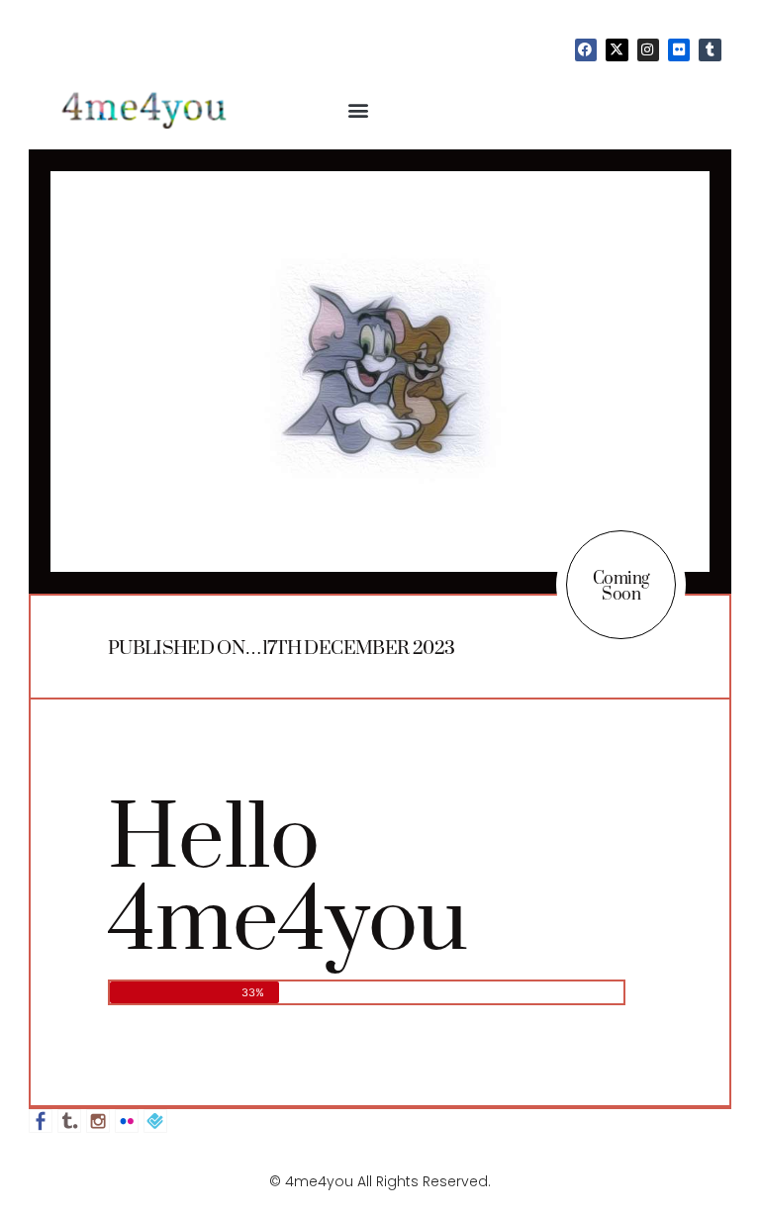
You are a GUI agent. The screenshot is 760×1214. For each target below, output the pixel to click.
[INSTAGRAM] (648, 49)
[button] (358, 109)
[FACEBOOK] (586, 49)
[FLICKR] (679, 49)
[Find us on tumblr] (69, 1121)
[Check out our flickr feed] (127, 1121)
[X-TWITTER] (616, 49)
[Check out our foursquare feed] (155, 1121)
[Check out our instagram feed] (98, 1121)
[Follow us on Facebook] (40, 1121)
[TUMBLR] (709, 49)
